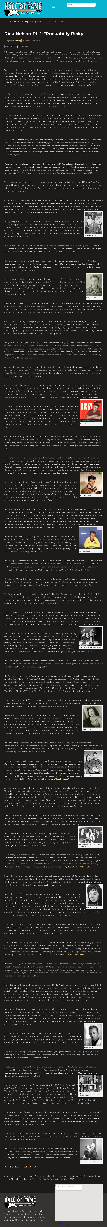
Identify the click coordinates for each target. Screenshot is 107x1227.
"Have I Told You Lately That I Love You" (37, 527)
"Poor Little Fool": (76, 955)
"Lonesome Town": (39, 1058)
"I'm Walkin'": (94, 397)
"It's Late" (40, 1124)
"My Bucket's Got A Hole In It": (77, 867)
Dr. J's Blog (16, 41)
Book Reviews (11, 46)
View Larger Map (61, 1224)
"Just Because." (62, 779)
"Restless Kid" (84, 1103)
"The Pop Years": (28, 1167)
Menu (53, 6)
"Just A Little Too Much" (59, 1158)
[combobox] (81, 5)
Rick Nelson (24, 46)
